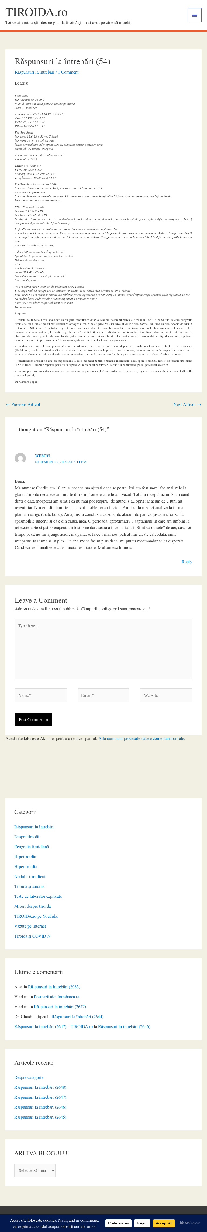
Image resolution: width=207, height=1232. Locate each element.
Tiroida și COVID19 (32, 936)
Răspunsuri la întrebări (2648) (40, 1087)
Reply (187, 562)
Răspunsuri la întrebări (34, 827)
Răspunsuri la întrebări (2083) (54, 987)
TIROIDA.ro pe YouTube (36, 916)
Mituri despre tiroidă (32, 906)
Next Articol (187, 404)
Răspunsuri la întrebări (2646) (124, 1026)
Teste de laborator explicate (38, 896)
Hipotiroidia (25, 856)
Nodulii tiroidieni (30, 876)
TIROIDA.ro (36, 11)
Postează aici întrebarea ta (56, 997)
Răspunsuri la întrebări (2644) (77, 1016)
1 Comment (68, 72)
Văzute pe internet (30, 926)
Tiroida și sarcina (29, 886)
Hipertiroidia (25, 866)
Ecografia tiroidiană (31, 847)
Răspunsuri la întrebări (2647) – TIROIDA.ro (53, 1026)
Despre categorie (28, 1077)
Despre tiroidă (26, 837)
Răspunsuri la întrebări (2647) (60, 1007)
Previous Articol (23, 404)
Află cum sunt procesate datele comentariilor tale (141, 738)
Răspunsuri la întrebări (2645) (40, 1117)
